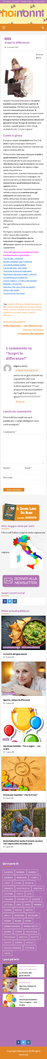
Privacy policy (39, 1)
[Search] (42, 27)
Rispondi (20, 401)
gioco (5, 307)
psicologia (31, 932)
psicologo (9, 937)
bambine (21, 872)
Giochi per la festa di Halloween (17, 271)
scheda (18, 942)
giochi (38, 304)
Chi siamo (6, 1)
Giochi (7, 39)
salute (7, 942)
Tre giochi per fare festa (14, 293)
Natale (18, 910)
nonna (27, 309)
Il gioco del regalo (11, 290)
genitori (37, 888)
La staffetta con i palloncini (15, 277)
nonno (24, 312)
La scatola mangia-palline (14, 264)
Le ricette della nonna (11, 647)
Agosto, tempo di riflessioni (16, 700)
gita (29, 894)
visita (7, 953)
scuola (30, 942)
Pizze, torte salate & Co (30, 647)
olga (16, 366)
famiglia (27, 304)
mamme (38, 307)
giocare (8, 894)
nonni (33, 309)
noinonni (20, 309)
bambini (11, 304)
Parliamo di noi (8, 693)
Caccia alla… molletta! (13, 258)
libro (27, 904)
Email (28, 467)
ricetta (23, 937)
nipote (29, 910)
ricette (35, 937)
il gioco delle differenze (17, 307)
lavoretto (22, 899)
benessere (22, 877)
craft (7, 883)
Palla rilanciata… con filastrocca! (22, 323)
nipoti (5, 309)
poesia (18, 932)
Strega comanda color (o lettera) (17, 261)
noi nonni (12, 309)
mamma (31, 307)
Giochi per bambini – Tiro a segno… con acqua (28, 1002)
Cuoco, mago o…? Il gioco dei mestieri (20, 280)
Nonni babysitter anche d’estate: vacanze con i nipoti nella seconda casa (23, 842)
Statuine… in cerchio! (12, 283)
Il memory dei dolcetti (31, 331)
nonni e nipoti (15, 312)
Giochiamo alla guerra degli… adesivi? (20, 274)
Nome (7, 467)
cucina (17, 883)
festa (33, 304)
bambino (8, 877)
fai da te (29, 883)
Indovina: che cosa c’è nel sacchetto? (19, 287)
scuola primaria (12, 948)
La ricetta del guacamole (15, 654)
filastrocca (23, 888)
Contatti (15, 1)
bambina (8, 872)
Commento (9, 431)
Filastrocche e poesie (11, 788)
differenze (19, 304)
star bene (30, 948)
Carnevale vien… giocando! (15, 268)
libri (18, 904)
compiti (35, 877)
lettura (8, 904)
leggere (36, 899)
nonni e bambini (12, 926)
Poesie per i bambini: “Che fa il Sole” (20, 794)
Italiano (8, 899)
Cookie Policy (26, 1)
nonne (18, 921)
